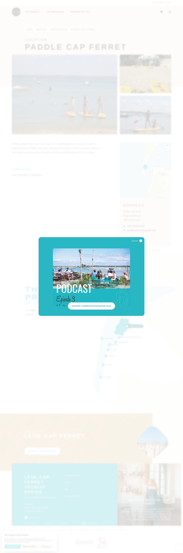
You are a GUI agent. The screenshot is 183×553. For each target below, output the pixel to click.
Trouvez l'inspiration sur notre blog (91, 306)
